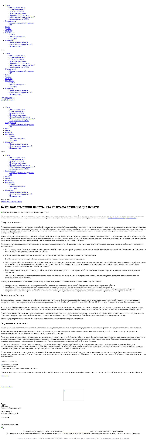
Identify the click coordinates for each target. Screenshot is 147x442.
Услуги (7, 5)
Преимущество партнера (18, 42)
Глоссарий (13, 38)
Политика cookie (125, 438)
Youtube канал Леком (11, 428)
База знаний (9, 33)
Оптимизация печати (17, 7)
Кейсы (7, 27)
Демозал (8, 29)
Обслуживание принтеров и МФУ (22, 17)
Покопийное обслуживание (19, 15)
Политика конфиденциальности (109, 438)
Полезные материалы (17, 36)
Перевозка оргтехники (17, 13)
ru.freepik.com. (12, 361)
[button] (73, 50)
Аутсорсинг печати (16, 11)
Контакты (8, 31)
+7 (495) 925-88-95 (7, 98)
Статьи (12, 34)
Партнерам (9, 40)
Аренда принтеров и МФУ (19, 19)
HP (10, 25)
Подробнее (5, 376)
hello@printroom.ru (7, 100)
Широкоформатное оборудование (21, 23)
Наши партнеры (15, 46)
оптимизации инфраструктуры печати (122, 218)
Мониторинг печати (16, 9)
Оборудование (10, 21)
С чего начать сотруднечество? (20, 44)
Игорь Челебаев (6, 387)
